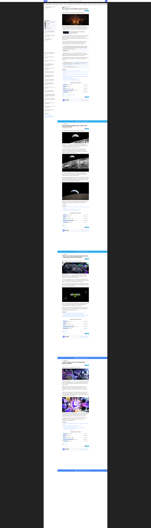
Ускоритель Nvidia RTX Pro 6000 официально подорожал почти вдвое (74, 316)
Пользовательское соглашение (48, 115)
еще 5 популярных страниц (47, 29)
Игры (73, 94)
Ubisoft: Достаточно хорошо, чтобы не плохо (70, 78)
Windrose (65, 4)
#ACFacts (84, 63)
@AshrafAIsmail (73, 62)
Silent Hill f (89, 4)
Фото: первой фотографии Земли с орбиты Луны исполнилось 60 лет (74, 313)
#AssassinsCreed (80, 63)
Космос (65, 123)
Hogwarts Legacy (84, 4)
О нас (45, 114)
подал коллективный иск (75, 381)
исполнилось (67, 144)
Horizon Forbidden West (105, 4)
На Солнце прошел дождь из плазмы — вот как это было (72, 209)
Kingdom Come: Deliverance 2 (77, 4)
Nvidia (67, 331)
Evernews (67, 99)
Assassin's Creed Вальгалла (68, 94)
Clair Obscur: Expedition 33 (70, 4)
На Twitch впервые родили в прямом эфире (70, 426)
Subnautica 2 (61, 4)
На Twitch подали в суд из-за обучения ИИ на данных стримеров (73, 314)
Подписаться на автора (84, 100)
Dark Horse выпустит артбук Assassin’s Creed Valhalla (71, 70)
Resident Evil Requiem (55, 4)
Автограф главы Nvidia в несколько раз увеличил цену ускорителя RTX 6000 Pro (75, 315)
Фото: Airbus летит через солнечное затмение (70, 210)
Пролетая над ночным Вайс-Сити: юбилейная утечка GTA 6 (72, 425)
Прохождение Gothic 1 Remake (48, 4)
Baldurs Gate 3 (99, 4)
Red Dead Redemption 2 (94, 4)
